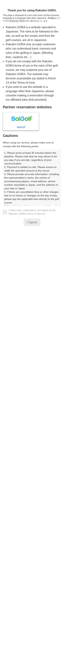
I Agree (32, 222)
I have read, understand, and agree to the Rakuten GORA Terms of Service (32, 212)
